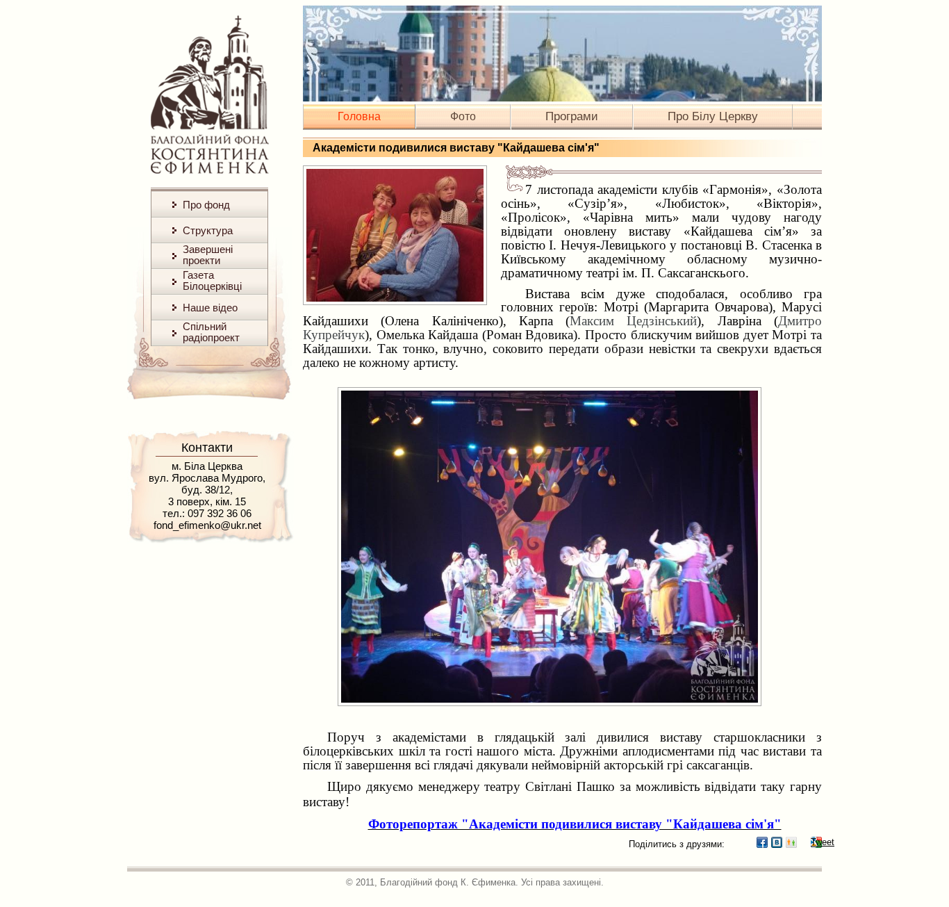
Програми (571, 116)
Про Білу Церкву (713, 116)
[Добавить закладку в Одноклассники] (791, 842)
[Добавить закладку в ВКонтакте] (776, 842)
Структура (208, 230)
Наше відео (210, 307)
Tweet (816, 842)
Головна (359, 116)
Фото (463, 116)
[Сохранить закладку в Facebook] (762, 842)
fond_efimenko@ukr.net (207, 525)
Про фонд (206, 205)
